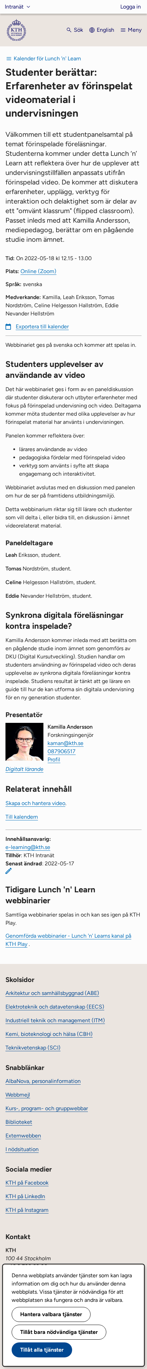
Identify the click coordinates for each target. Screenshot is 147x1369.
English (105, 30)
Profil (54, 759)
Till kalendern (21, 817)
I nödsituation (22, 1149)
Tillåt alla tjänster (42, 1349)
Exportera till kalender (42, 326)
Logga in (130, 6)
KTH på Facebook (27, 1182)
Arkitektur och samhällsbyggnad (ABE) (52, 993)
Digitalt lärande (24, 769)
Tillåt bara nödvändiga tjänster (59, 1332)
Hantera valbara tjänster (51, 1314)
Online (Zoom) (38, 271)
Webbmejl (17, 1094)
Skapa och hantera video (35, 803)
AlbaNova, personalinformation (43, 1081)
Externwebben (23, 1135)
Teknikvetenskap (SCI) (33, 1047)
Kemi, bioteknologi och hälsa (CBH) (49, 1034)
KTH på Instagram (27, 1210)
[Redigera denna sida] (8, 871)
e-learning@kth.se (27, 847)
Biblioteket (18, 1122)
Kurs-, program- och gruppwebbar (46, 1108)
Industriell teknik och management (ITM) (55, 1020)
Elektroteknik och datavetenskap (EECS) (54, 1006)
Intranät (14, 6)
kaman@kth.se (65, 743)
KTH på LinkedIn (25, 1196)
